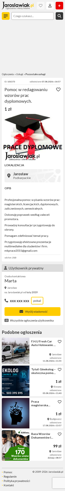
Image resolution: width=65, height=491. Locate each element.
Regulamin (10, 476)
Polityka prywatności (17, 480)
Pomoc (8, 472)
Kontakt (9, 485)
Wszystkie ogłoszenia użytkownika (32, 320)
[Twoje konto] (50, 5)
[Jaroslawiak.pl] (18, 5)
